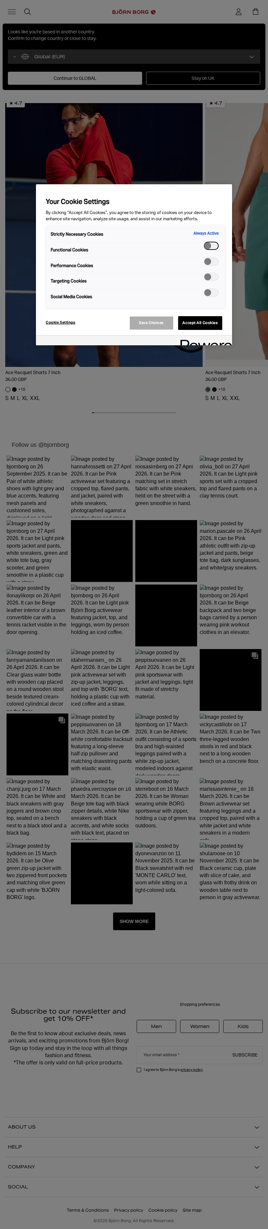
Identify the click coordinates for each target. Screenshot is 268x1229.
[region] (134, 264)
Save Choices (151, 322)
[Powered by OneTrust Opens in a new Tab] (204, 341)
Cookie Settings (60, 322)
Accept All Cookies (200, 322)
